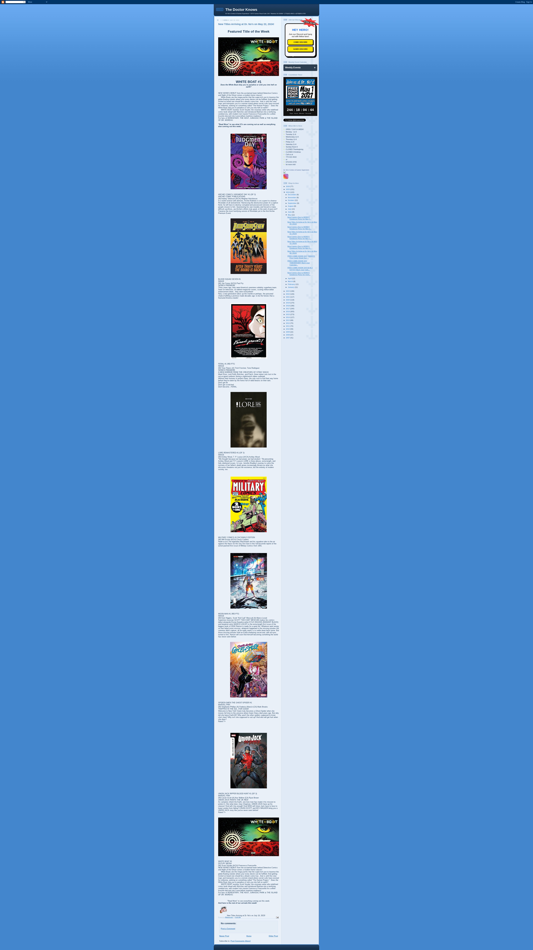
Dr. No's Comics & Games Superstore (296, 170)
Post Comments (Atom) (241, 941)
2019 (288, 303)
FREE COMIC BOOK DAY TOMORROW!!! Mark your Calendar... (298, 263)
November (292, 197)
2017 (288, 308)
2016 (288, 311)
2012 (288, 323)
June (290, 212)
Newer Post (224, 936)
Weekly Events (293, 67)
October (291, 200)
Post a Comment (228, 929)
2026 (288, 186)
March (290, 281)
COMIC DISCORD (300, 42)
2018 (288, 306)
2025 (288, 189)
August (291, 206)
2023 (288, 291)
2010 (288, 329)
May (290, 215)
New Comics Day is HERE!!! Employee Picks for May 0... (299, 247)
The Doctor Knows (241, 9)
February (292, 284)
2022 (288, 294)
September (292, 203)
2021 (288, 297)
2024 (288, 192)
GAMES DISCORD (300, 49)
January (291, 287)
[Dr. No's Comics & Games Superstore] (284, 173)
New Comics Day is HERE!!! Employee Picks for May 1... (299, 238)
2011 (288, 326)
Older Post (273, 936)
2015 (288, 314)
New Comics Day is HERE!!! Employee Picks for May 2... (299, 218)
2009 (288, 332)
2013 (288, 320)
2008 (288, 335)
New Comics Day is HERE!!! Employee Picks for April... (298, 274)
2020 (288, 300)
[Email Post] (277, 917)
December (292, 194)
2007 (288, 338)
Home (248, 936)
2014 (288, 317)
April (290, 278)
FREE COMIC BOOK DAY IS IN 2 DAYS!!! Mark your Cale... (300, 269)
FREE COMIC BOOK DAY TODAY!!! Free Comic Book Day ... (301, 257)
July (290, 209)
